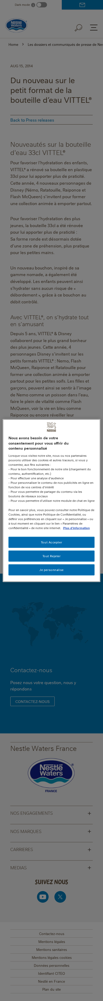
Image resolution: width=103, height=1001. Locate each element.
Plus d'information (76, 528)
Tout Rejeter (52, 556)
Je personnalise (51, 570)
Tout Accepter (51, 542)
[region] (52, 500)
